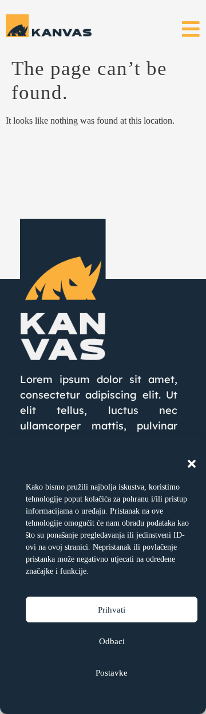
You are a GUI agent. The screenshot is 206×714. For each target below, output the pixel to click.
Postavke (112, 672)
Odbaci (112, 641)
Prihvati (111, 609)
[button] (191, 464)
